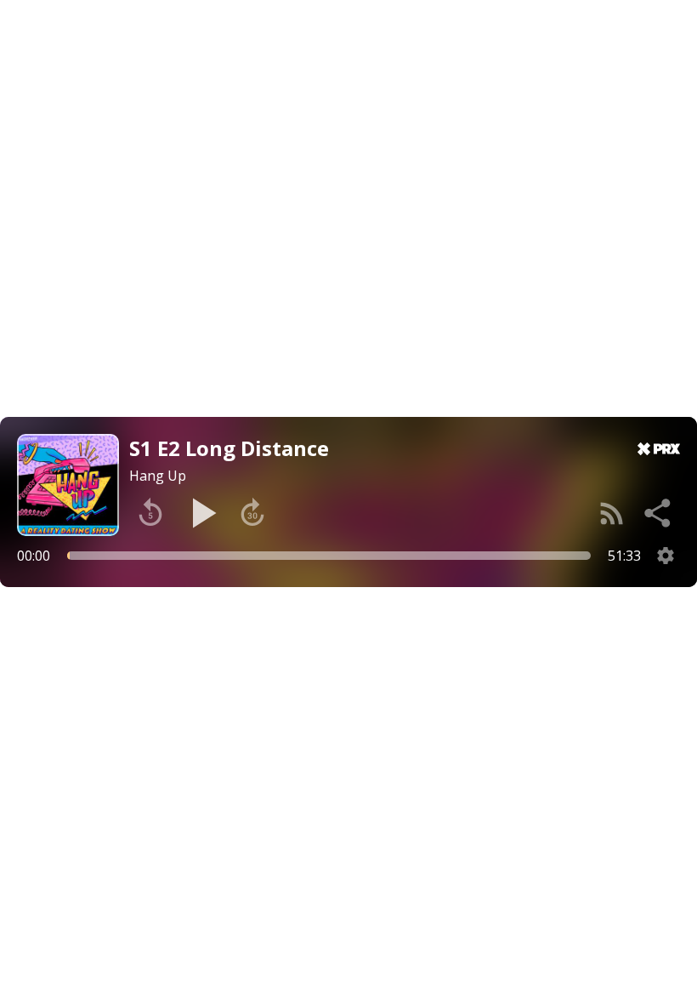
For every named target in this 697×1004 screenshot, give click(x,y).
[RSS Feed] (612, 513)
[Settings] (665, 555)
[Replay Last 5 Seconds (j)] (150, 513)
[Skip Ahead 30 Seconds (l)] (252, 513)
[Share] (659, 513)
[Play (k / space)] (201, 513)
